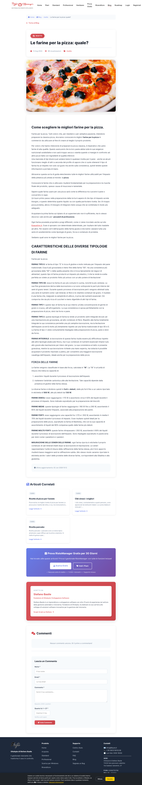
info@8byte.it (111, 748)
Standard (56, 5)
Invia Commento (46, 722)
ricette (46, 17)
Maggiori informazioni (56, 782)
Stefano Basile (42, 594)
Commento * (39, 687)
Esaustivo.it (36, 225)
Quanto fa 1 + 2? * (41, 708)
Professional (68, 5)
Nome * (37, 667)
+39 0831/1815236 (113, 750)
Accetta (110, 779)
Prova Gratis (89, 5)
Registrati (137, 5)
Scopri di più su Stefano (43, 612)
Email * (37, 677)
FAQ (74, 756)
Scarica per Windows (50, 763)
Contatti (76, 752)
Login (127, 5)
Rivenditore (99, 5)
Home (39, 5)
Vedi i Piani (83, 566)
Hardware (80, 5)
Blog (109, 5)
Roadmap (118, 5)
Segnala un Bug (79, 763)
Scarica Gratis (61, 566)
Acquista (45, 752)
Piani (47, 5)
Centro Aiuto (78, 748)
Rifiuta (100, 779)
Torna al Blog (34, 23)
